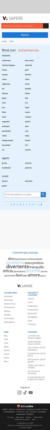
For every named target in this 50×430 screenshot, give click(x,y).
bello (24, 275)
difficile (8, 271)
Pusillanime (9, 307)
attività (38, 259)
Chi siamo (10, 417)
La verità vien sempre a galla (34, 336)
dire (11, 258)
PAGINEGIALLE (21, 409)
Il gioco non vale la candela (36, 366)
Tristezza (32, 324)
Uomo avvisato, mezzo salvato (34, 342)
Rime (11, 41)
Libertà (31, 298)
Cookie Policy (38, 417)
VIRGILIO (12, 409)
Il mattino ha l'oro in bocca (37, 354)
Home (4, 41)
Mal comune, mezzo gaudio (36, 360)
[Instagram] (19, 392)
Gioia (30, 320)
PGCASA (45, 409)
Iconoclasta (9, 318)
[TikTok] (25, 392)
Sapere (16, 18)
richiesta (30, 259)
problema (15, 262)
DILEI (27, 412)
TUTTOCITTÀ (20, 412)
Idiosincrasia (9, 303)
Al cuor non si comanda (34, 372)
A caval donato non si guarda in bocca (36, 378)
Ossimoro (8, 296)
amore (34, 275)
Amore (7, 350)
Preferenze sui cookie (22, 419)
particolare (9, 275)
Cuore (6, 354)
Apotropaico (9, 322)
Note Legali (20, 417)
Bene (6, 361)
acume (32, 270)
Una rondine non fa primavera (36, 348)
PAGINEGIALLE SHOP (34, 409)
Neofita (7, 314)
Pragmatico (33, 306)
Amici (6, 357)
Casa (6, 343)
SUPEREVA (30, 414)
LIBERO (4, 409)
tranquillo (36, 267)
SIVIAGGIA (33, 412)
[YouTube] (30, 392)
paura (43, 275)
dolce (28, 263)
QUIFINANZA (42, 412)
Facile (30, 302)
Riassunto (32, 313)
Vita (5, 335)
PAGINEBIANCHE (9, 412)
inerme (44, 271)
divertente (17, 266)
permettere (19, 271)
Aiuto (33, 419)
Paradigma (32, 317)
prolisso (38, 263)
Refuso (7, 311)
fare (19, 275)
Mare (6, 346)
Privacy (28, 417)
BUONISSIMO (21, 414)
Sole (6, 339)
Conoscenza (33, 309)
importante (20, 259)
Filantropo (8, 300)
